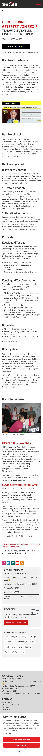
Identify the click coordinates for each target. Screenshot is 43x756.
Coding (23, 636)
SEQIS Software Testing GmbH (21, 484)
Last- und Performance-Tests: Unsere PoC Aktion (21, 693)
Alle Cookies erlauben (21, 739)
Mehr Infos (7, 733)
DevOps (33, 636)
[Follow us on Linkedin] (8, 563)
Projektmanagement (13, 647)
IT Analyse (9, 642)
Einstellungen (21, 751)
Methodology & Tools (25, 642)
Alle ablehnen (21, 745)
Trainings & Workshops (14, 652)
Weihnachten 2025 (11, 592)
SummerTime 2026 (11, 588)
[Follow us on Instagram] (4, 563)
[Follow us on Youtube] (17, 563)
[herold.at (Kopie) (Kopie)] (16, 46)
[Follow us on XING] (13, 563)
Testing (28, 647)
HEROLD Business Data (16, 443)
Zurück (5, 663)
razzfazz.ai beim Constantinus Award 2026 (20, 584)
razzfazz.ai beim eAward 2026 (15, 573)
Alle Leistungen (11, 636)
